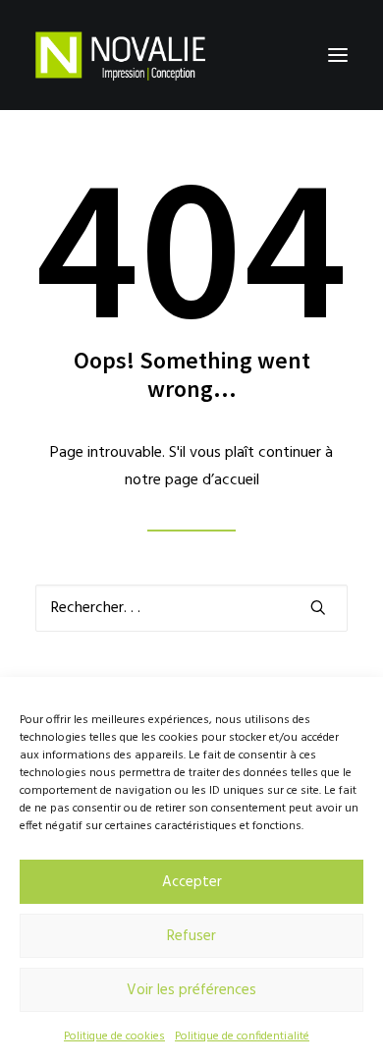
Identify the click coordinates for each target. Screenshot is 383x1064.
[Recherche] (191, 608)
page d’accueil (212, 480)
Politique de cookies (114, 1036)
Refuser (191, 936)
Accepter (192, 882)
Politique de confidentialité (242, 1036)
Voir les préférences (191, 990)
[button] (338, 55)
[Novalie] (120, 55)
